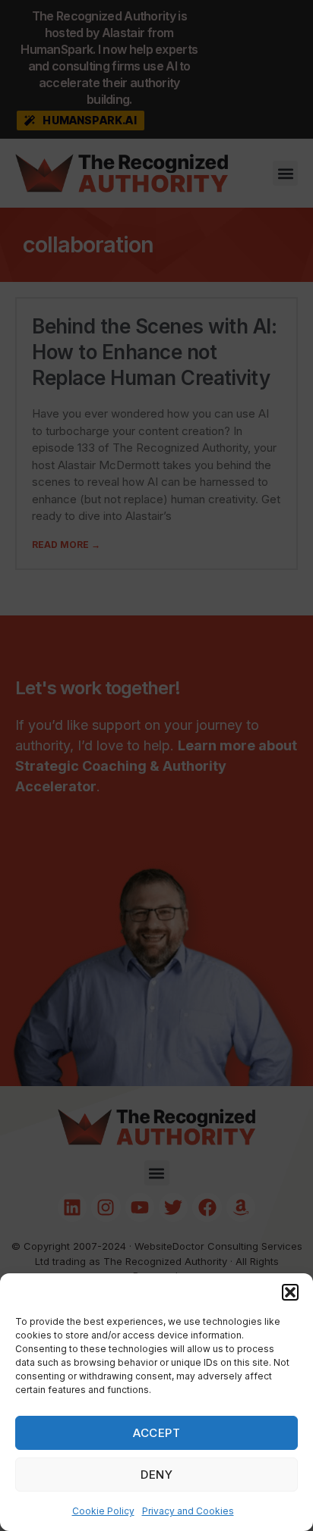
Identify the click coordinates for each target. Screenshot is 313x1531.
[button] (290, 1292)
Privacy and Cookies (188, 1511)
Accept (156, 1433)
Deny (156, 1474)
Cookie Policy (103, 1511)
